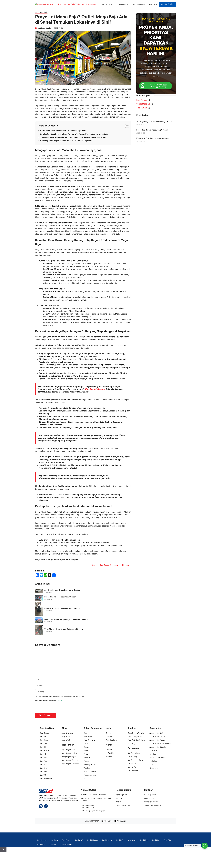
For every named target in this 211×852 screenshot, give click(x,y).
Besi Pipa (144, 840)
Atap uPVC (153, 4)
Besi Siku (167, 840)
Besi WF (52, 844)
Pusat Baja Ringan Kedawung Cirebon (60, 597)
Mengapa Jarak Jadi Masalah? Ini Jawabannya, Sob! (64, 130)
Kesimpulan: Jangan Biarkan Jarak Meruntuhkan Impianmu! (67, 141)
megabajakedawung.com (96, 811)
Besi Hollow (107, 840)
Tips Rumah (141, 108)
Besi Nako (132, 840)
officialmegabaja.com (94, 389)
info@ (84, 811)
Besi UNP (41, 844)
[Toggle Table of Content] (126, 126)
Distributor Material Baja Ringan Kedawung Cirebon (66, 619)
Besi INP (119, 840)
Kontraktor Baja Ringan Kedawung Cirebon (62, 608)
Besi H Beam (92, 840)
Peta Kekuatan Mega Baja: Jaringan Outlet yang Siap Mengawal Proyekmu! (74, 137)
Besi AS (54, 840)
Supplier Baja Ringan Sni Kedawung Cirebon (110, 565)
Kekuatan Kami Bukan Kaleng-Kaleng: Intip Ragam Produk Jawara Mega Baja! (75, 134)
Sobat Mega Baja (41, 12)
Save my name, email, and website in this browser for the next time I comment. (61, 696)
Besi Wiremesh (66, 844)
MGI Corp (108, 821)
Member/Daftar (167, 4)
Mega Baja (121, 821)
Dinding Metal (139, 4)
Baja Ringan (124, 4)
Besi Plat (155, 840)
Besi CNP (79, 840)
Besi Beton (66, 840)
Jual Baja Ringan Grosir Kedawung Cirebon (62, 590)
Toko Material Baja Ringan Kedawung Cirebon (63, 629)
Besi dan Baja (106, 4)
